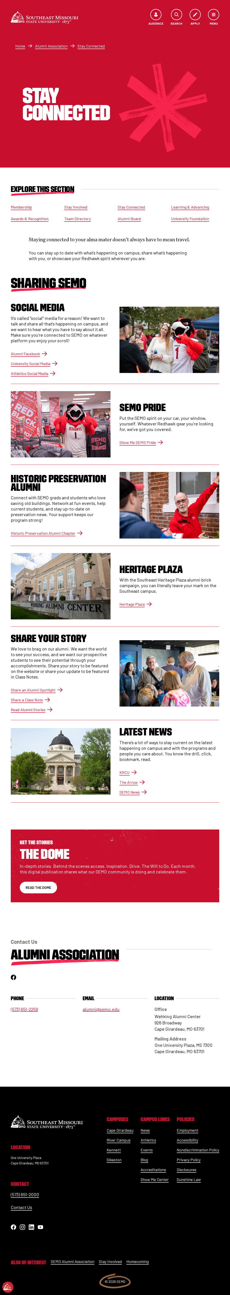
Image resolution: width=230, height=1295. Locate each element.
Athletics (148, 1140)
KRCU (124, 772)
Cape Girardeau (120, 1130)
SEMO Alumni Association (72, 1261)
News (145, 1130)
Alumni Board (129, 218)
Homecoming (137, 1261)
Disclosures (186, 1169)
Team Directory (77, 218)
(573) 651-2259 (24, 1009)
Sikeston (114, 1159)
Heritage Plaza (132, 604)
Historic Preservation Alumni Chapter (43, 533)
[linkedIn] (31, 1227)
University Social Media (30, 363)
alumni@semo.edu (101, 1009)
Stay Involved (75, 207)
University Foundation (190, 218)
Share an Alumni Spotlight (33, 689)
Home (20, 45)
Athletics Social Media (29, 373)
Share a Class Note (27, 699)
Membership (21, 207)
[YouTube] (40, 1227)
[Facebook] (13, 1227)
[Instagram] (22, 1227)
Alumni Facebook (25, 353)
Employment (187, 1130)
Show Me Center (155, 1179)
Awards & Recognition (30, 218)
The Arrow (128, 782)
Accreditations (153, 1169)
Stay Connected (91, 45)
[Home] (44, 17)
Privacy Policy (189, 1159)
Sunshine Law (189, 1179)
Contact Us (21, 1207)
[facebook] (13, 977)
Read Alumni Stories (28, 709)
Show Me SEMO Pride (137, 442)
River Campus (118, 1140)
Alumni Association (51, 45)
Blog (144, 1159)
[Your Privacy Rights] (7, 1287)
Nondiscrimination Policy (198, 1149)
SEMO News (129, 792)
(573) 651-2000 (25, 1194)
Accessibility (187, 1140)
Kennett (114, 1149)
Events (147, 1149)
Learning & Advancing (190, 207)
